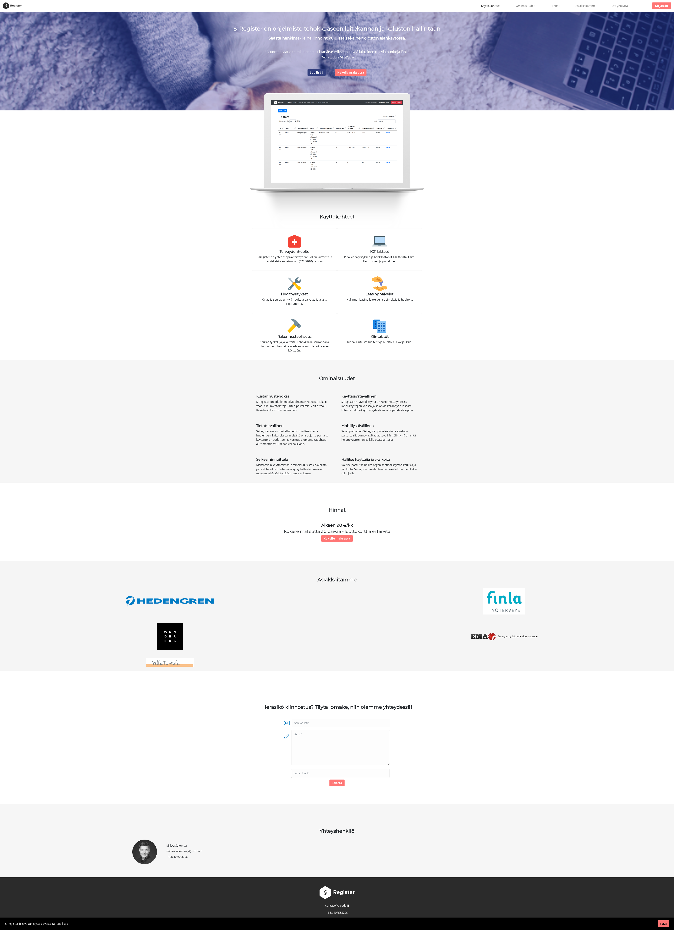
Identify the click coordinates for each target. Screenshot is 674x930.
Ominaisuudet (525, 6)
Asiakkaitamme (586, 6)
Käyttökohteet (490, 6)
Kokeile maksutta (350, 72)
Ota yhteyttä (620, 6)
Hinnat (555, 6)
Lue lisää (316, 72)
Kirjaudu (661, 6)
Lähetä (337, 783)
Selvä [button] (663, 923)
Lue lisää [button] (62, 924)
